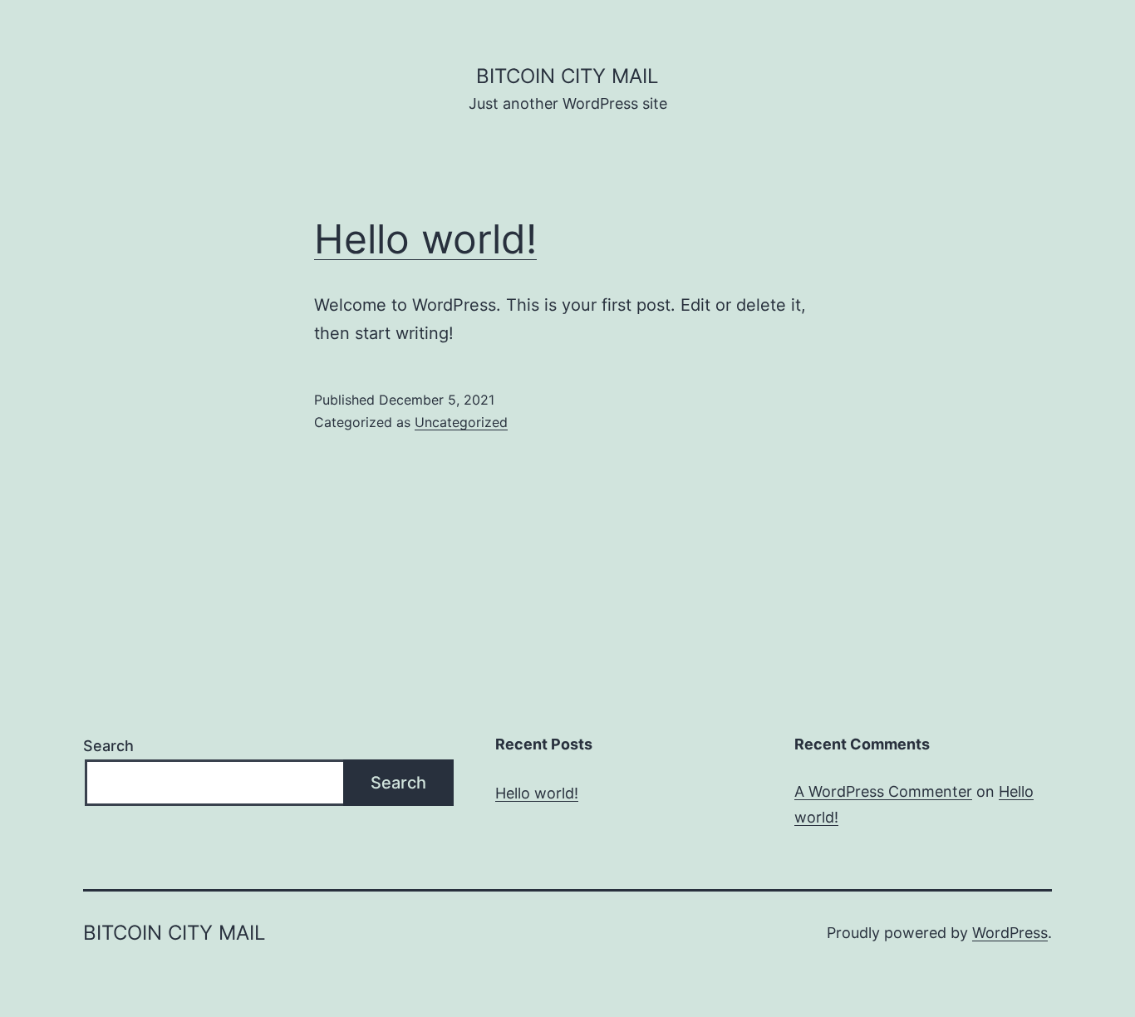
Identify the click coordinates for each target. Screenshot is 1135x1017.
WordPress (1010, 932)
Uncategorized (461, 422)
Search (108, 745)
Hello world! (425, 238)
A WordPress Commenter (883, 791)
